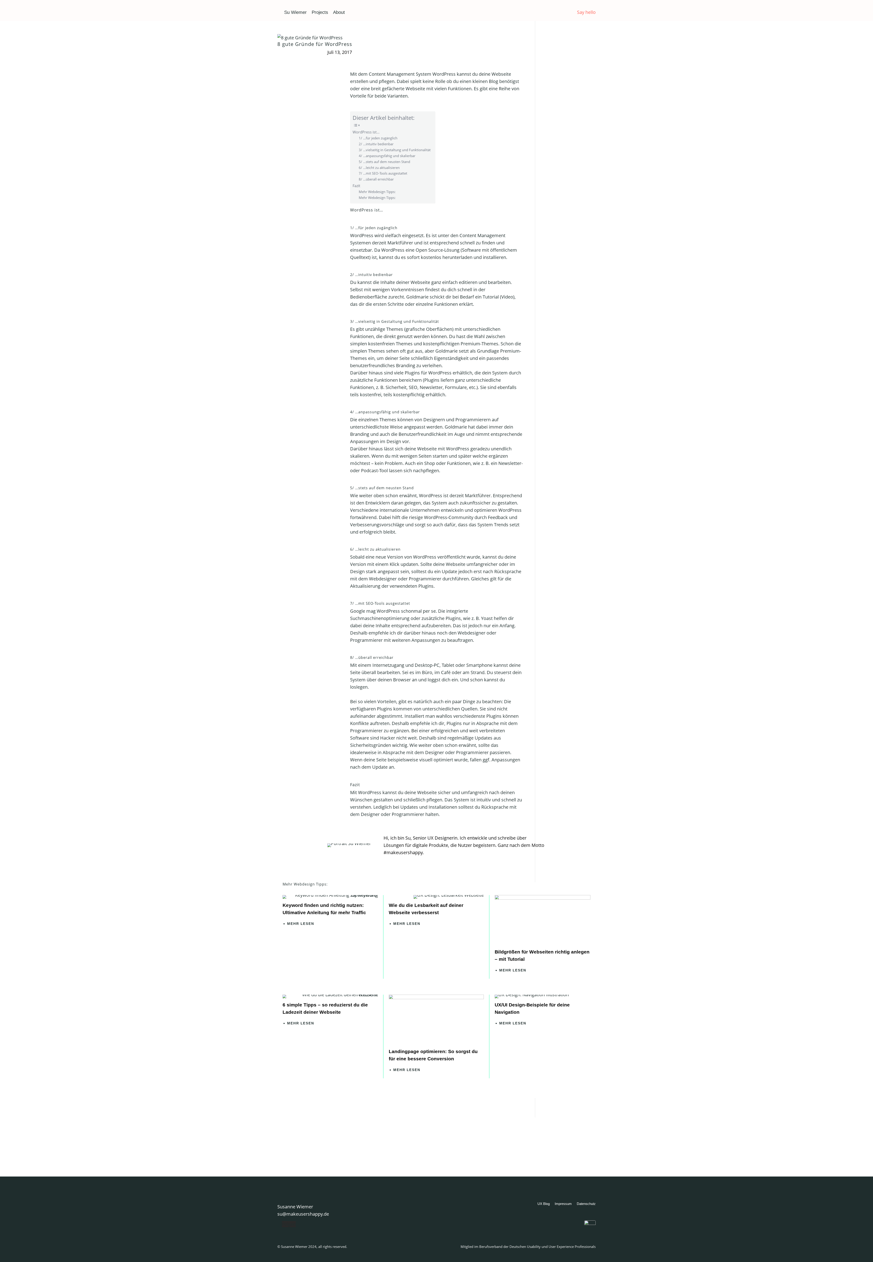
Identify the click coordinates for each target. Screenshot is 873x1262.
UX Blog (543, 1204)
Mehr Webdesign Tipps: (377, 191)
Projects (320, 12)
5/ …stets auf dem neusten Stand (384, 161)
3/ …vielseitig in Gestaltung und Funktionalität (395, 150)
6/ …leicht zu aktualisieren (379, 167)
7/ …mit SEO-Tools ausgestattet (383, 173)
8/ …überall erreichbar (376, 179)
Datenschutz (586, 1204)
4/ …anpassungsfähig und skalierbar (387, 155)
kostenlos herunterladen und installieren (463, 257)
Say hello (586, 12)
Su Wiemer (295, 12)
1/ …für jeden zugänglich (378, 138)
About (339, 12)
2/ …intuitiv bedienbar (376, 144)
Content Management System (400, 74)
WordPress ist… (366, 132)
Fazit (356, 185)
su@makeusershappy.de (303, 1214)
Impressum (563, 1204)
